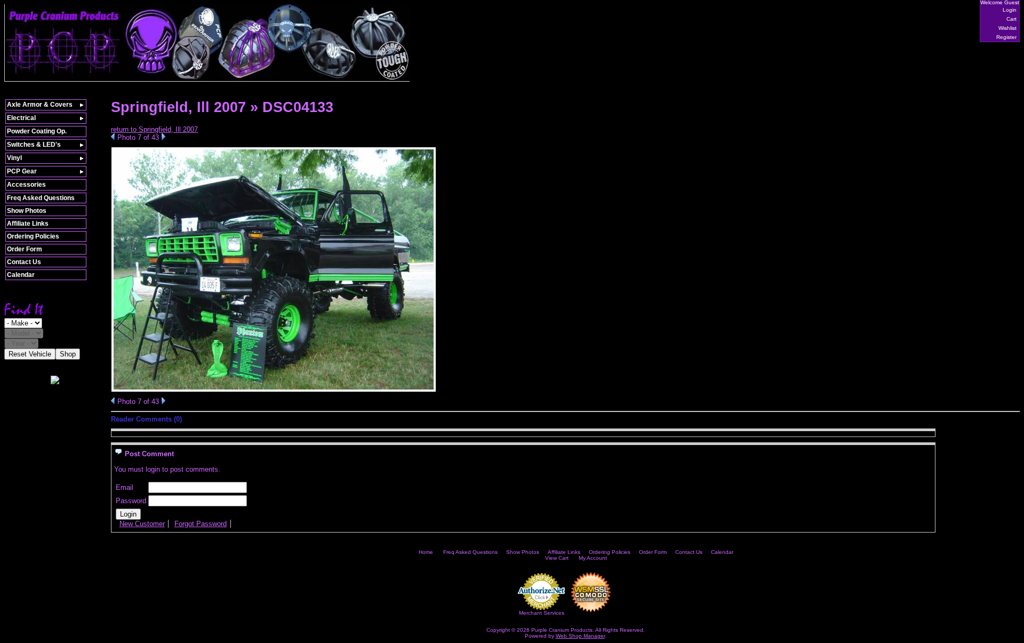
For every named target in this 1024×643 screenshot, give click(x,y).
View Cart (557, 558)
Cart (1011, 19)
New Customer (142, 524)
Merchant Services (541, 613)
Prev (113, 136)
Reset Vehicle (30, 354)
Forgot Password (200, 524)
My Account (593, 558)
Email (124, 487)
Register (1006, 37)
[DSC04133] (273, 390)
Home (426, 552)
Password (131, 501)
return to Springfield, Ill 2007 (154, 129)
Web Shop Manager (580, 636)
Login (1010, 10)
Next (163, 136)
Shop (68, 354)
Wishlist (1007, 28)
